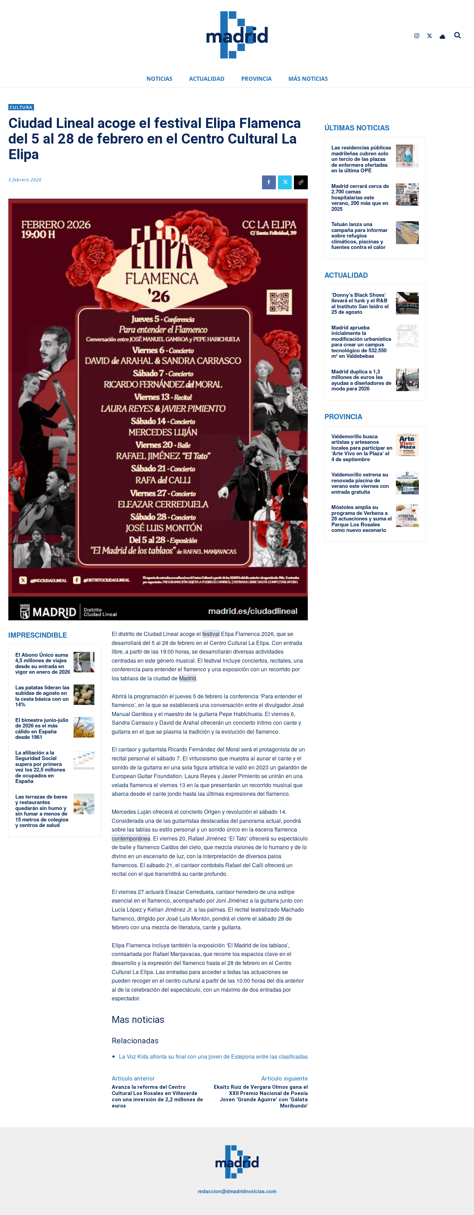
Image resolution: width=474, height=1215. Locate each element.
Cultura (21, 107)
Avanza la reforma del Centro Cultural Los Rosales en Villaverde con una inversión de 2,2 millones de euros (157, 1096)
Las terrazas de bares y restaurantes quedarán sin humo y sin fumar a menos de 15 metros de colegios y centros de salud (41, 811)
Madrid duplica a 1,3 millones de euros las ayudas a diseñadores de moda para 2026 (361, 380)
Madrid (187, 678)
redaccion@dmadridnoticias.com (237, 1191)
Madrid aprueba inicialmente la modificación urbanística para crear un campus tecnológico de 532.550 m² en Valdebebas (361, 342)
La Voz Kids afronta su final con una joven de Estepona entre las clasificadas (213, 1056)
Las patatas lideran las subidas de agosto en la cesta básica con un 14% (42, 695)
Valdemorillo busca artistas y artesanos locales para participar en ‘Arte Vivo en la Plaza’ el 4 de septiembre (361, 447)
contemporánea (131, 838)
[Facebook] (269, 182)
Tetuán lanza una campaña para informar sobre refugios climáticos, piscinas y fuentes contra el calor (359, 235)
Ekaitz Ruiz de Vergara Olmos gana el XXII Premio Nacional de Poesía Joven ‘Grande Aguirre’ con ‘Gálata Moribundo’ (261, 1096)
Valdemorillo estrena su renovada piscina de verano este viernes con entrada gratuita (360, 483)
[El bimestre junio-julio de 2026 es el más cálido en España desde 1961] (84, 727)
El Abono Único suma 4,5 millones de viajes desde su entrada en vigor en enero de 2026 (42, 663)
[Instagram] (416, 36)
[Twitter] (429, 36)
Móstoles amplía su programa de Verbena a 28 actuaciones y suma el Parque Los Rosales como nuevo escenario (361, 518)
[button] (457, 35)
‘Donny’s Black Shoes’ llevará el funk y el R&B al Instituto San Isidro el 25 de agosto (360, 303)
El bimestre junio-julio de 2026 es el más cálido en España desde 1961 (41, 728)
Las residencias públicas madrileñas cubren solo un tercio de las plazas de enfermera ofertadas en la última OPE (361, 159)
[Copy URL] (301, 182)
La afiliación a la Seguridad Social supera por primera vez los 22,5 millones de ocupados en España (40, 767)
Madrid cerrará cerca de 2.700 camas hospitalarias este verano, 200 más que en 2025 (360, 197)
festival (211, 634)
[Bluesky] (442, 36)
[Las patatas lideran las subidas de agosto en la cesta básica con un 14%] (84, 694)
